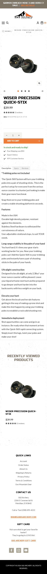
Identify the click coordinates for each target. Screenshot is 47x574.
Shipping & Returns (23, 473)
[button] (9, 112)
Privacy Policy (23, 476)
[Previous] (5, 91)
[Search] (7, 22)
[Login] (37, 22)
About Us (23, 469)
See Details (28, 5)
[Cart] (41, 22)
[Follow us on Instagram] (18, 550)
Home (8, 31)
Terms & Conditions (23, 480)
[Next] (42, 91)
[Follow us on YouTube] (26, 550)
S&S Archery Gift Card (23, 541)
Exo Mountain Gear (24, 484)
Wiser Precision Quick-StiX (21, 412)
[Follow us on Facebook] (11, 550)
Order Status (23, 465)
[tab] (6, 168)
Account (23, 461)
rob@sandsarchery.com (23, 517)
